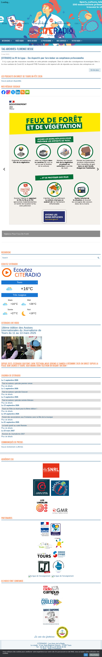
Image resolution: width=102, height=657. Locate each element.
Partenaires (6, 517)
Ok (86, 655)
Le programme (47, 40)
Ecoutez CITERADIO (9, 263)
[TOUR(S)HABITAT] (45, 549)
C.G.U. (77, 23)
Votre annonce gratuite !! (61, 23)
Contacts (25, 23)
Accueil (4, 23)
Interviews (7, 40)
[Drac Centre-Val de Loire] (44, 536)
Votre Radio (77, 40)
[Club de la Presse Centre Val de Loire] (41, 496)
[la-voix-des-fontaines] (44, 638)
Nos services (62, 40)
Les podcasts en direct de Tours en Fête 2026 (21, 76)
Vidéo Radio (19, 40)
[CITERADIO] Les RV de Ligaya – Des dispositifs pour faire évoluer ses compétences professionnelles (42, 58)
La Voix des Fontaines (40, 23)
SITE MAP (14, 23)
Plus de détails (7, 386)
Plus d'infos (94, 655)
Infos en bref (32, 40)
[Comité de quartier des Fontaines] (62, 638)
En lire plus (95, 70)
